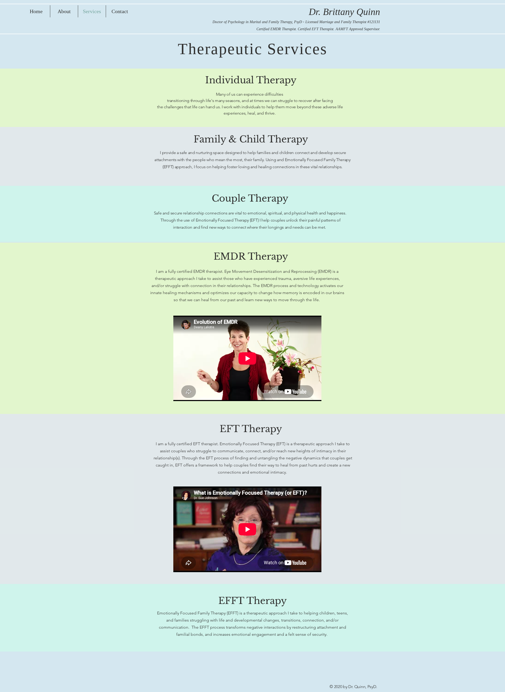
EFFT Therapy (252, 600)
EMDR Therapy (251, 256)
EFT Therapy (251, 428)
